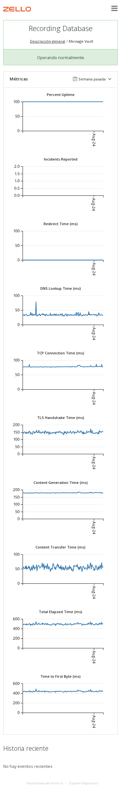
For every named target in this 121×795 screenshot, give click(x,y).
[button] (114, 8)
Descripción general (47, 41)
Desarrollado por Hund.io (44, 783)
